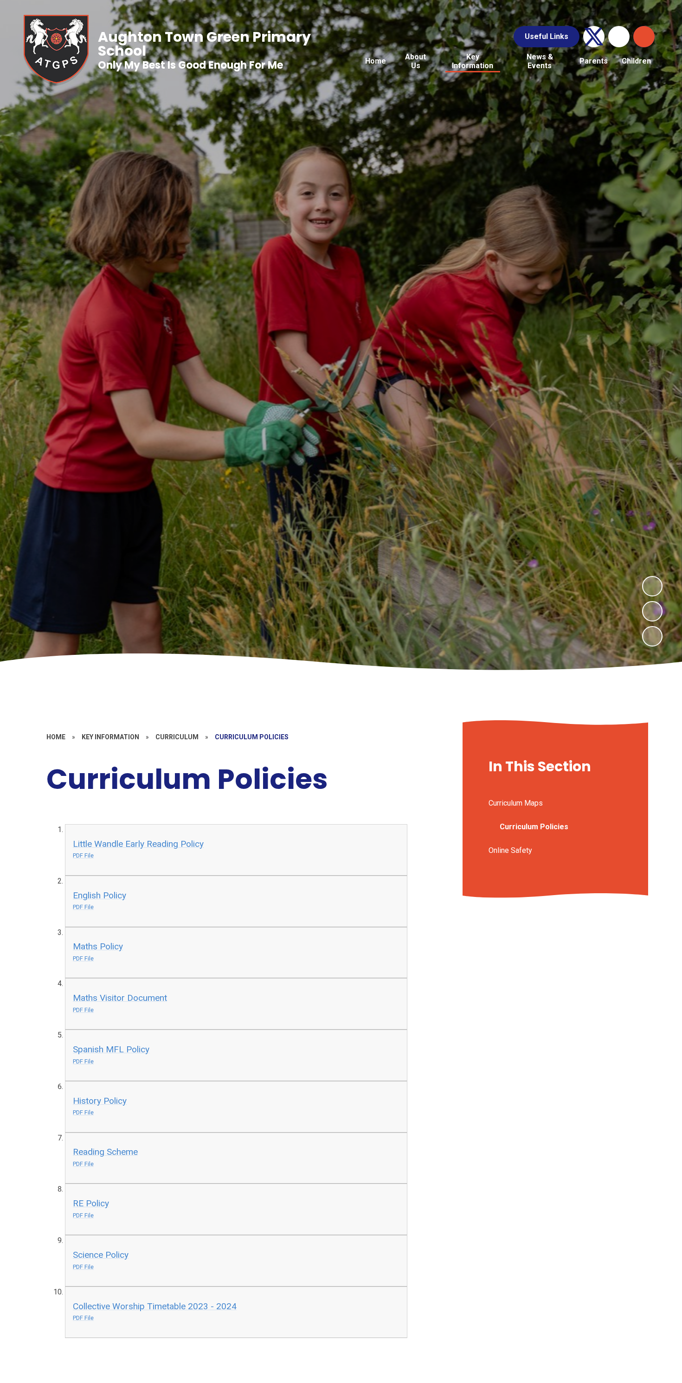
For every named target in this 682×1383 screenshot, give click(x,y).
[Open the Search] (644, 36)
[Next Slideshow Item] (652, 586)
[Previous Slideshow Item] (652, 611)
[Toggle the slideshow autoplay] (652, 636)
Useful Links (546, 36)
